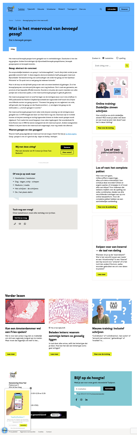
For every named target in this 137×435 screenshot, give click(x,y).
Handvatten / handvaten (25, 178)
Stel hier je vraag (21, 218)
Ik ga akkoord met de (90, 394)
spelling (122, 58)
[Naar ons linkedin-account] (86, 400)
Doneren (124, 9)
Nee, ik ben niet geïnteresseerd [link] (18, 428)
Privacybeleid (13, 432)
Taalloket (21, 9)
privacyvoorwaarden (97, 394)
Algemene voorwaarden (27, 432)
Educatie (41, 9)
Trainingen (71, 9)
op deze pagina (71, 134)
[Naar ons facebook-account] (76, 400)
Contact (49, 432)
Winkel (60, 9)
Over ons (82, 9)
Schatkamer (51, 9)
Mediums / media (22, 185)
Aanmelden (109, 389)
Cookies (40, 432)
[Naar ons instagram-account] (81, 400)
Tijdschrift (31, 9)
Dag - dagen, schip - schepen (27, 181)
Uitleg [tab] (13, 49)
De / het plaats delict (24, 192)
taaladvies (109, 58)
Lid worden (112, 9)
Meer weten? (67, 152)
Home (11, 20)
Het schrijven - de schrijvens (26, 188)
